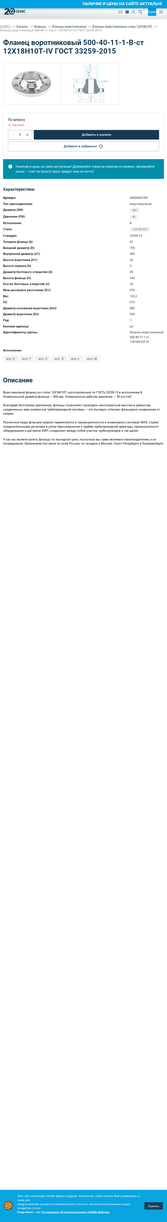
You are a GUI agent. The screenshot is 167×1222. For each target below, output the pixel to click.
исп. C (42, 359)
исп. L (75, 359)
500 (134, 210)
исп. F (26, 359)
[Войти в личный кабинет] (133, 12)
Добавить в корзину (96, 135)
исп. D (59, 359)
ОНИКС (5, 26)
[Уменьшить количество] (13, 134)
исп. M (92, 359)
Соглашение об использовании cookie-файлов (75, 1212)
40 (133, 217)
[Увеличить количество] (27, 134)
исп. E (10, 359)
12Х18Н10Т (140, 229)
